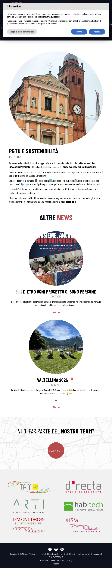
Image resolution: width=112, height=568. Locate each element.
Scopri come (56, 450)
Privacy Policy (45, 560)
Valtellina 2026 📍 (56, 380)
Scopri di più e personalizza (22, 32)
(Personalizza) (67, 560)
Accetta (97, 32)
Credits (56, 563)
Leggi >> (56, 312)
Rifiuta (79, 32)
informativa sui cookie (50, 17)
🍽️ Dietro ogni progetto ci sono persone (56, 291)
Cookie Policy (56, 560)
